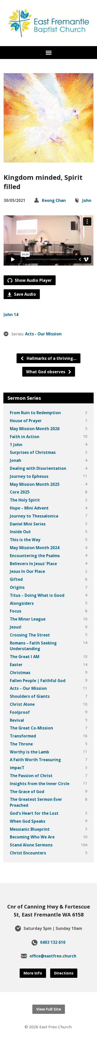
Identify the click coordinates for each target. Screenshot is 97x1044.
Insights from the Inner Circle (39, 783)
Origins (17, 587)
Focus (15, 611)
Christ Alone (22, 704)
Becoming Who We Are (32, 836)
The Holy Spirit (25, 500)
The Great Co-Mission (31, 728)
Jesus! (15, 627)
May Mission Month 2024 (34, 547)
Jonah (15, 460)
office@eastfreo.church (52, 955)
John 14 (11, 314)
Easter (16, 664)
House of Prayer (26, 420)
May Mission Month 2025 (34, 484)
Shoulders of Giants (30, 696)
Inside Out (20, 531)
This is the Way (25, 539)
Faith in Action (24, 436)
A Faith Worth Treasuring (35, 759)
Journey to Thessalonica (34, 516)
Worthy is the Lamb (29, 751)
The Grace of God (27, 791)
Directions (63, 973)
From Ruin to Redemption (35, 412)
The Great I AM (24, 656)
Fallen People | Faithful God (37, 680)
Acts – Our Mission (28, 688)
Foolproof (20, 712)
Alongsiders (22, 603)
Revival (17, 720)
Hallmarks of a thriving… (51, 358)
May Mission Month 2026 (34, 428)
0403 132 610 (52, 942)
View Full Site (48, 1009)
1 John (16, 444)
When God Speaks (27, 821)
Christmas (20, 672)
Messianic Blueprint (30, 829)
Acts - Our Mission (43, 333)
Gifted (16, 579)
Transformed (23, 736)
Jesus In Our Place (27, 571)
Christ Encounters (28, 852)
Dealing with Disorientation (38, 468)
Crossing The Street (30, 635)
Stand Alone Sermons (31, 844)
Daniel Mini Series (28, 524)
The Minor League (28, 619)
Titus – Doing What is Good (37, 595)
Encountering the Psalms (35, 555)
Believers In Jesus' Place (33, 563)
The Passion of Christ (31, 775)
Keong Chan (54, 200)
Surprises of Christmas (33, 452)
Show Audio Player (33, 280)
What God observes (46, 371)
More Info (33, 973)
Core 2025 (19, 492)
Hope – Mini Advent (29, 508)
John (86, 200)
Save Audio (24, 294)
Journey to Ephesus (29, 476)
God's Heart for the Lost (34, 813)
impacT (17, 767)
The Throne (21, 743)
